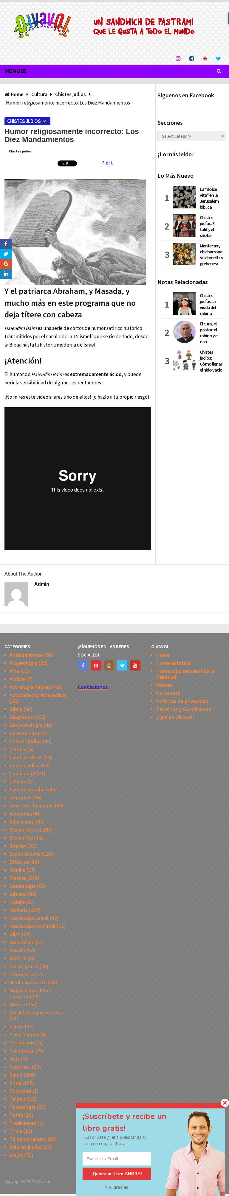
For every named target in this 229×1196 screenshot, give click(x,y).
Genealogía (23, 885)
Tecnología (22, 1106)
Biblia (16, 709)
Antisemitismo (26, 654)
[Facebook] (83, 665)
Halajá (17, 902)
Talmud (18, 1098)
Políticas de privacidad (182, 701)
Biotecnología (26, 725)
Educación (21, 821)
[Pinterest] (96, 665)
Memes (164, 685)
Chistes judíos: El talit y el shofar (207, 226)
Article (17, 679)
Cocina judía (23, 765)
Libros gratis (24, 966)
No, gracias (116, 1187)
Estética (19, 861)
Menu (12, 71)
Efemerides (23, 829)
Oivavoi (43, 1181)
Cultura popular (27, 789)
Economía (21, 813)
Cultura (18, 781)
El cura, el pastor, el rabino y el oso (209, 332)
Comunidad (22, 773)
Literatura (21, 974)
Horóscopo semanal (32, 926)
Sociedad (20, 1090)
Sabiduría (20, 1066)
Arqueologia (23, 662)
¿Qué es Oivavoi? (175, 717)
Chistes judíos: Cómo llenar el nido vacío (211, 361)
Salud (16, 1074)
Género (18, 894)
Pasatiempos (24, 1034)
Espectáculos (25, 853)
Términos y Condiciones (183, 709)
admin (41, 584)
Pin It (107, 163)
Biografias (21, 717)
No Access (168, 693)
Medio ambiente (28, 982)
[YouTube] (135, 665)
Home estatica (173, 662)
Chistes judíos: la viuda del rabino (208, 304)
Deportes (20, 797)
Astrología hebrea (30, 687)
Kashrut (18, 958)
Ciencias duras (26, 757)
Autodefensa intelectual (38, 695)
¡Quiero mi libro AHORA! (117, 1174)
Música (17, 1004)
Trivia (16, 1131)
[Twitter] (122, 665)
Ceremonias (23, 733)
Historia (19, 910)
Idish (15, 934)
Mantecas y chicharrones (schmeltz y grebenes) (211, 254)
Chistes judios (24, 121)
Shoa (15, 1082)
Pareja (17, 1026)
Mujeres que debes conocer (31, 993)
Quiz (15, 1058)
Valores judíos (25, 1147)
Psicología (21, 1050)
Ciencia (18, 749)
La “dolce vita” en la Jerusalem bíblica (209, 198)
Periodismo (22, 1042)
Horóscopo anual (29, 918)
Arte (15, 671)
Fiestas (18, 877)
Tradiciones (23, 1122)
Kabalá (17, 950)
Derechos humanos (32, 805)
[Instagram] (109, 665)
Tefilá (16, 1114)
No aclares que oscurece (38, 1012)
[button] (131, 1122)
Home (163, 654)
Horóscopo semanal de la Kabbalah (185, 674)
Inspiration (22, 942)
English (18, 845)
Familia (17, 869)
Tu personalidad (28, 1139)
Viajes (16, 1155)
